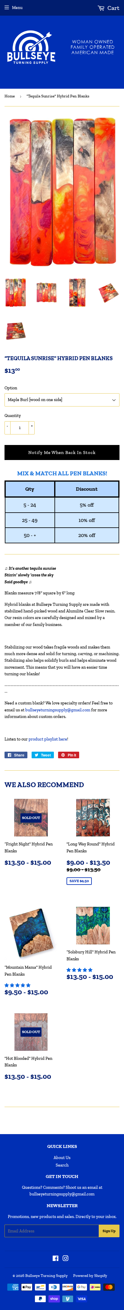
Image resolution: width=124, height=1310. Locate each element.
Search (62, 1165)
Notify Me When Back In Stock (62, 452)
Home (10, 96)
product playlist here (48, 739)
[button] (18, 985)
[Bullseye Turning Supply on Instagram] (66, 1259)
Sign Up (109, 1231)
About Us (62, 1157)
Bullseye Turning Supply (46, 1275)
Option (11, 388)
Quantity (13, 415)
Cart (112, 7)
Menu (17, 7)
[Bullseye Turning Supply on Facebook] (55, 1259)
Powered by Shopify (90, 1275)
